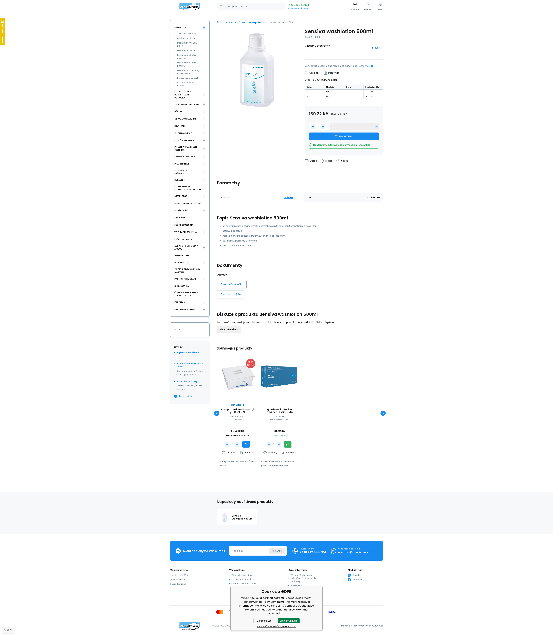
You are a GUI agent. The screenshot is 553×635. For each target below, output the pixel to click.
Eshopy (344, 625)
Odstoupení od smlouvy (243, 579)
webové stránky (359, 625)
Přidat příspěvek (229, 330)
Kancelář (179, 302)
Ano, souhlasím (288, 621)
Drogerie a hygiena (185, 309)
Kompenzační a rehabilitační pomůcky (182, 94)
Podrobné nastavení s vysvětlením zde (276, 626)
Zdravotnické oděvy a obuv (186, 247)
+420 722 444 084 (298, 5)
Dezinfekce (230, 22)
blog (177, 329)
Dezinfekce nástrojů (187, 50)
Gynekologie (181, 255)
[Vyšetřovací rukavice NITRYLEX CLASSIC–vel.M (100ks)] (279, 377)
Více (367, 66)
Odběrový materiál (185, 156)
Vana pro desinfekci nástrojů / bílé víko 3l (237, 411)
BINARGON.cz (376, 625)
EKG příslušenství (184, 224)
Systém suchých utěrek (185, 84)
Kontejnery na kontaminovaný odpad (187, 188)
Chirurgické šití (183, 133)
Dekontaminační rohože (188, 203)
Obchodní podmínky (241, 575)
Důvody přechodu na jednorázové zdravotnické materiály (304, 578)
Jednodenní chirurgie (186, 104)
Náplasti (179, 111)
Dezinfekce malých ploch (187, 44)
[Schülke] (377, 48)
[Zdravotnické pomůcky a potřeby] (218, 22)
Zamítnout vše (264, 621)
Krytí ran (179, 126)
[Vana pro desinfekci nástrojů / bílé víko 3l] (237, 377)
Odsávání (179, 217)
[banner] (190, 7)
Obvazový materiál (185, 118)
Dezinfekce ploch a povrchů (187, 57)
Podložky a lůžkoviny (180, 172)
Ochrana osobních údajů (243, 583)
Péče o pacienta (183, 239)
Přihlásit (277, 551)
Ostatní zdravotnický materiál (187, 271)
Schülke (288, 197)
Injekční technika (184, 140)
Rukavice (179, 180)
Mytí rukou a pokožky (253, 22)
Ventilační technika (185, 232)
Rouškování (181, 210)
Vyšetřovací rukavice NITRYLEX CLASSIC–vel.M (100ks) (279, 411)
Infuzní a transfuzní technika (185, 148)
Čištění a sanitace (186, 38)
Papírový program (185, 278)
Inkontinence (181, 163)
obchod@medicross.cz (298, 8)
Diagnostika (181, 286)
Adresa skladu (297, 585)
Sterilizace (180, 196)
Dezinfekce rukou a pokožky (187, 64)
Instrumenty (181, 262)
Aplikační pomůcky (186, 33)
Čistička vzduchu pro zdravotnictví (186, 294)
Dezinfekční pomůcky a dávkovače (188, 72)
